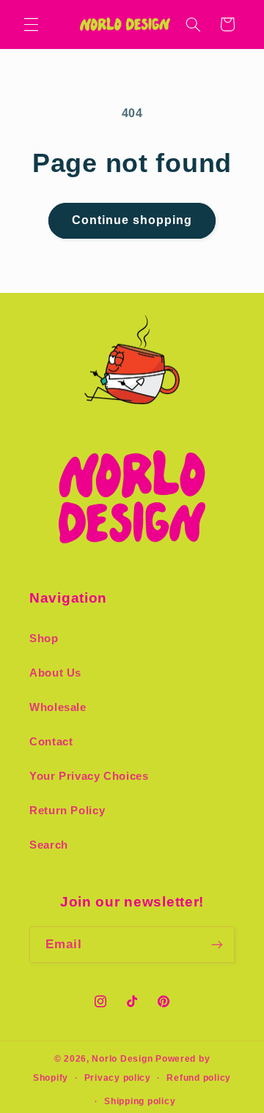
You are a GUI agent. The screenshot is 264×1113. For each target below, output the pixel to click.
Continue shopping (132, 220)
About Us (55, 673)
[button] (31, 24)
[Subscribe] (217, 944)
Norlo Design (122, 1058)
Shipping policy (139, 1101)
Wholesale (58, 707)
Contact (51, 742)
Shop (44, 638)
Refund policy (198, 1077)
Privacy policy (117, 1077)
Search (48, 845)
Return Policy (67, 810)
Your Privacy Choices (89, 776)
